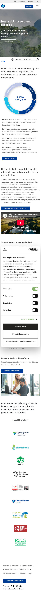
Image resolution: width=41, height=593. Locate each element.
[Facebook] (11, 586)
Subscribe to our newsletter (14, 581)
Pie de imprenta (27, 566)
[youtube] (20, 586)
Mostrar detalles (27, 319)
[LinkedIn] (14, 586)
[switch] (35, 296)
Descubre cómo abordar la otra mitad (15, 208)
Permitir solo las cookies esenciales (20, 341)
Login (37, 2)
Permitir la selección (20, 334)
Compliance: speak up (10, 573)
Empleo (30, 2)
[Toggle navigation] (37, 6)
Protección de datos (9, 569)
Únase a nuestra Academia (12, 371)
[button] (15, 1)
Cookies (23, 573)
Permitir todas (20, 327)
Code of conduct (24, 569)
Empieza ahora (8, 41)
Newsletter (22, 2)
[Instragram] (17, 586)
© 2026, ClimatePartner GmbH (13, 589)
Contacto (29, 6)
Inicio (3, 61)
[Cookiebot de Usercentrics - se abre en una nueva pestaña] (28, 249)
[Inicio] (4, 6)
